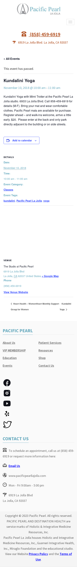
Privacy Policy (38, 554)
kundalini (9, 200)
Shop (42, 358)
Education (10, 358)
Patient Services (49, 343)
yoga (46, 200)
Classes (8, 189)
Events (7, 365)
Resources (45, 350)
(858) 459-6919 (44, 34)
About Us (9, 343)
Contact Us (46, 365)
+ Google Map (50, 276)
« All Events (12, 59)
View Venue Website (16, 292)
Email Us (14, 466)
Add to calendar (22, 140)
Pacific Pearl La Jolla (29, 200)
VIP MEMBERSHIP (14, 350)
